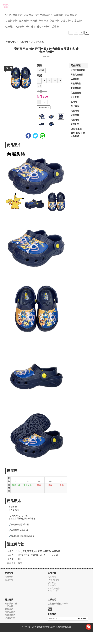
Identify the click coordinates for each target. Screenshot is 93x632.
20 (54, 80)
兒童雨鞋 (77, 21)
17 (39, 80)
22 (39, 86)
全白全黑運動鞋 (14, 15)
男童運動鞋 (57, 15)
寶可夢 (41, 70)
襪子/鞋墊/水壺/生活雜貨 (45, 27)
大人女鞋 (24, 21)
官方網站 (9, 579)
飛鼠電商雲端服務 (63, 627)
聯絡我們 (9, 576)
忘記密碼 (9, 606)
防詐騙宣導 (10, 618)
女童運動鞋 (71, 15)
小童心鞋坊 (11, 42)
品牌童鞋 (45, 15)
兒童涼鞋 (66, 21)
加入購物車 (45, 107)
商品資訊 (46, 56)
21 (60, 80)
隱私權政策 (10, 612)
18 (44, 80)
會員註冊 (9, 603)
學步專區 (43, 21)
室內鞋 (33, 21)
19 (49, 80)
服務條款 (9, 609)
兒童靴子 (10, 27)
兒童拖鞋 (55, 21)
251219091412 (37, 42)
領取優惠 (83, 619)
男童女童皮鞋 (31, 15)
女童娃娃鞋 (11, 21)
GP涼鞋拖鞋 (22, 27)
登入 (17, 603)
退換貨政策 (10, 615)
